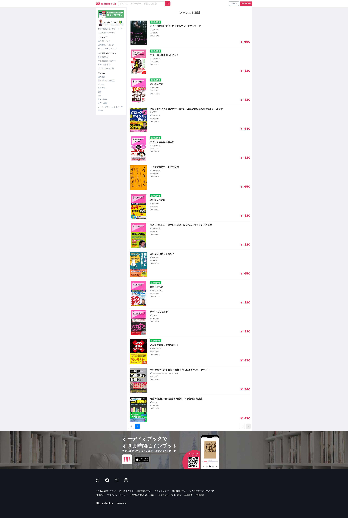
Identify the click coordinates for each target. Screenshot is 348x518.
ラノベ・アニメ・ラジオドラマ (110, 107)
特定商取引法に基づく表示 (143, 495)
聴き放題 (101, 77)
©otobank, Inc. (122, 503)
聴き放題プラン (144, 490)
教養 (99, 92)
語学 (99, 95)
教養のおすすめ (104, 64)
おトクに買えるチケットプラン (110, 29)
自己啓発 (101, 88)
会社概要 (188, 495)
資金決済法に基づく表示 (170, 495)
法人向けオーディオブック (201, 490)
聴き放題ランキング (106, 45)
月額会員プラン (179, 490)
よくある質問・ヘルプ (107, 32)
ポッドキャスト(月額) (106, 80)
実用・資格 (102, 99)
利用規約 (100, 495)
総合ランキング (104, 41)
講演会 (100, 110)
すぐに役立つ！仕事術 (107, 61)
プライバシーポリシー (117, 495)
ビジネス (101, 84)
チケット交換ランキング (107, 48)
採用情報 (200, 495)
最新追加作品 (103, 57)
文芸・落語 (102, 103)
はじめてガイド (126, 490)
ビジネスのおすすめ (106, 68)
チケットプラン (161, 490)
